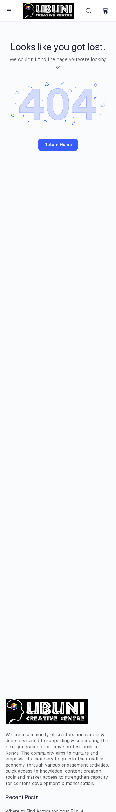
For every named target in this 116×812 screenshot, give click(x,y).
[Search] (90, 10)
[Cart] (105, 10)
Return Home (58, 144)
